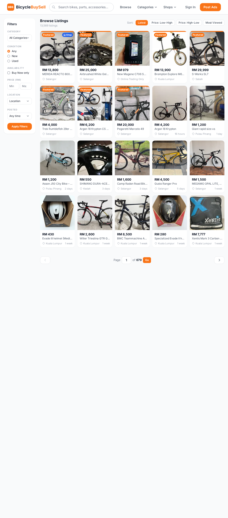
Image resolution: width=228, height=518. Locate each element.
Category (13, 31)
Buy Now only (20, 72)
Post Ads (210, 7)
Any (14, 51)
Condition (14, 46)
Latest (142, 22)
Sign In (190, 7)
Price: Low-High (162, 22)
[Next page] (219, 260)
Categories (145, 7)
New (15, 56)
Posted (12, 109)
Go (147, 260)
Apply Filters (20, 126)
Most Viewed (214, 22)
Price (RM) (14, 79)
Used (15, 61)
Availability (15, 68)
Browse (125, 7)
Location (13, 94)
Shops (168, 7)
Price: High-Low (189, 22)
